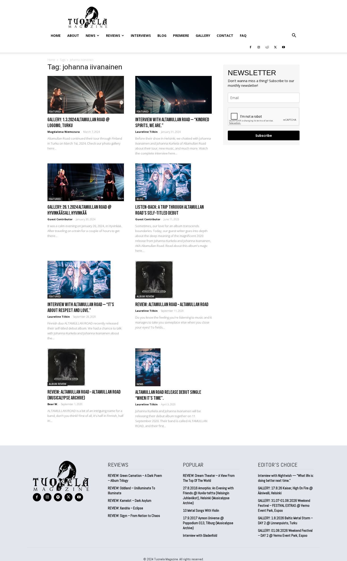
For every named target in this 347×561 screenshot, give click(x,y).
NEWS (90, 35)
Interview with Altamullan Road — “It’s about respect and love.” (80, 307)
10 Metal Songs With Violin (201, 510)
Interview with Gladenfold (200, 535)
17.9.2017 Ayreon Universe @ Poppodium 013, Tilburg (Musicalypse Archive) (208, 523)
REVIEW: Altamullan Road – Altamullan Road (171, 305)
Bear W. (52, 404)
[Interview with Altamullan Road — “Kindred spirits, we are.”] (173, 95)
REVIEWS (113, 35)
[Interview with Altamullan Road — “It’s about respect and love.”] (85, 280)
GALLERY (203, 35)
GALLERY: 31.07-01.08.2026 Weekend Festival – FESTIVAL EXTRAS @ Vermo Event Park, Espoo (284, 505)
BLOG (161, 35)
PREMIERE (181, 35)
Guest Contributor (59, 219)
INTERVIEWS (141, 35)
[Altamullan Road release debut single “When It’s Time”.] (173, 367)
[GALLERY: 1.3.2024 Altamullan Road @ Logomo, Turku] (85, 95)
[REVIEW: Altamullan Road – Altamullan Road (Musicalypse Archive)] (85, 367)
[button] (294, 35)
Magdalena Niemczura (63, 131)
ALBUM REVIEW (145, 296)
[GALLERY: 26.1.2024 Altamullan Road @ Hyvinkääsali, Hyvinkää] (85, 182)
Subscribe (263, 135)
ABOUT (73, 35)
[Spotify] (58, 497)
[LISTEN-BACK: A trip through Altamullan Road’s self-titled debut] (173, 182)
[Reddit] (267, 47)
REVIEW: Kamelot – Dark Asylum (129, 500)
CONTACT (225, 35)
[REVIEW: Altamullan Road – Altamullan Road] (173, 280)
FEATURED (55, 111)
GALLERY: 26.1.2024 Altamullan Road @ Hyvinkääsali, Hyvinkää (79, 210)
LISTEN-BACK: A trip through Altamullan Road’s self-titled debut (169, 210)
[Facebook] (250, 47)
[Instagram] (258, 47)
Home (56, 35)
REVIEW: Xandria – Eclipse (125, 508)
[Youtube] (283, 47)
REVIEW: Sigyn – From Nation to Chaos (134, 515)
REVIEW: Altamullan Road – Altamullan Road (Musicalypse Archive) (84, 395)
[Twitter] (275, 47)
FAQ (243, 35)
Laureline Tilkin (146, 131)
